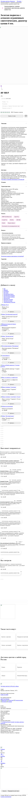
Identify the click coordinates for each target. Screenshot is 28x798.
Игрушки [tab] (6, 292)
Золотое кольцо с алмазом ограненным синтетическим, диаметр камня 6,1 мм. (10, 529)
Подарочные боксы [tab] (8, 294)
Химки (3, 667)
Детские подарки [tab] (8, 300)
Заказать (4, 791)
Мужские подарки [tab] (8, 299)
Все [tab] (4, 288)
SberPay (12, 219)
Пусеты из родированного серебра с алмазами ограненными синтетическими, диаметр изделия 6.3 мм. (11, 499)
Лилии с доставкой (6, 645)
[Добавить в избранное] (25, 116)
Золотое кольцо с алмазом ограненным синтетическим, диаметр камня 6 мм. (10, 550)
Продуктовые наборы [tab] (9, 296)
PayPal (3, 223)
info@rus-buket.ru (5, 699)
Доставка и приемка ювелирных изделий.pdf (12, 179)
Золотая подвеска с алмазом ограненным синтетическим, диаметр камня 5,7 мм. (11, 509)
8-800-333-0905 (4, 694)
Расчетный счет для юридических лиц (10, 226)
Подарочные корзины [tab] (9, 295)
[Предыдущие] (1, 85)
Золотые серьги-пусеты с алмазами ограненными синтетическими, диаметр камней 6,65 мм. (11, 468)
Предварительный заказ (13, 791)
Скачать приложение (6, 796)
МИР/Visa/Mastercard (6, 216)
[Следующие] (2, 89)
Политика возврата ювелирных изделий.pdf (12, 256)
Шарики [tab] (6, 290)
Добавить (12, 311)
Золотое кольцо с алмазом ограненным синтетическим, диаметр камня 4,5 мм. (10, 519)
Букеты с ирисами (6, 636)
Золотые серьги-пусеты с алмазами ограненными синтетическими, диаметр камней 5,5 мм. (11, 479)
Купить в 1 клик (11, 116)
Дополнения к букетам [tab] (9, 302)
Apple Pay (16, 216)
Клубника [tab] (6, 291)
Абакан (3, 675)
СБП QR (18, 219)
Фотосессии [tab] (7, 298)
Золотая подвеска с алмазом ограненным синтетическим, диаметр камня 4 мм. (11, 458)
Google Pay (4, 219)
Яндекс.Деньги (11, 223)
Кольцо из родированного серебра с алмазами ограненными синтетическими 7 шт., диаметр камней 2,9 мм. (11, 540)
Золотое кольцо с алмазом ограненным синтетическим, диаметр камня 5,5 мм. (10, 488)
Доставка (6, 98)
